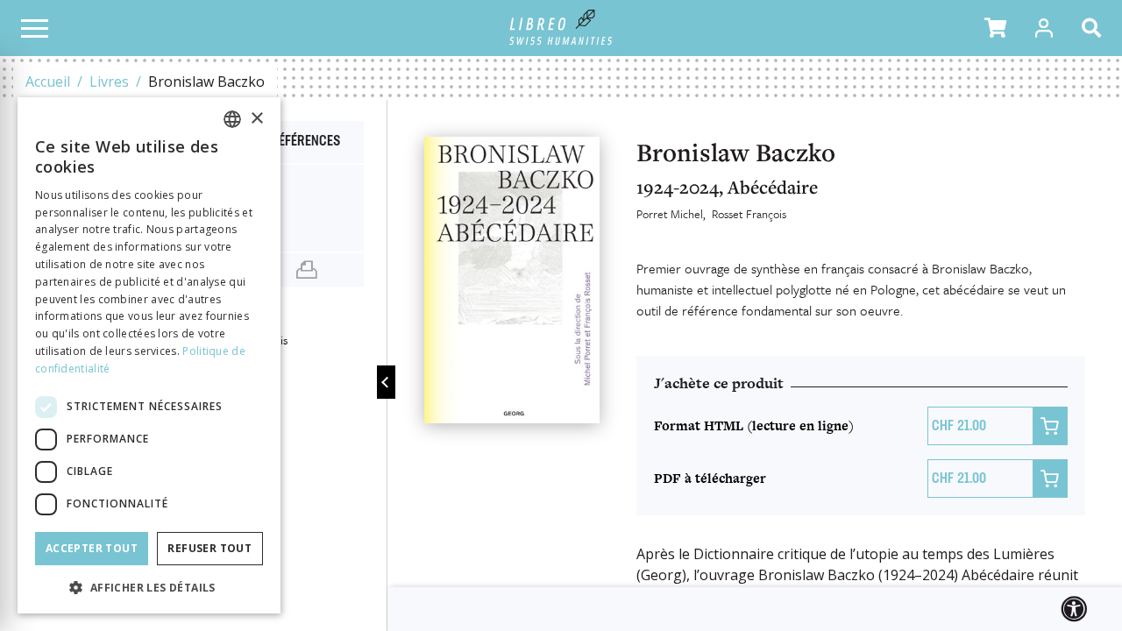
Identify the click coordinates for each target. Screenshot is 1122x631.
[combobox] (232, 119)
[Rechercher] (1095, 28)
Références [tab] (305, 142)
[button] (995, 28)
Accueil (47, 81)
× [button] (256, 118)
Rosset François (749, 214)
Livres (109, 81)
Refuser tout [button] (209, 548)
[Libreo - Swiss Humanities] (561, 28)
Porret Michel (669, 214)
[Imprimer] (307, 270)
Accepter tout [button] (92, 548)
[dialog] (149, 355)
